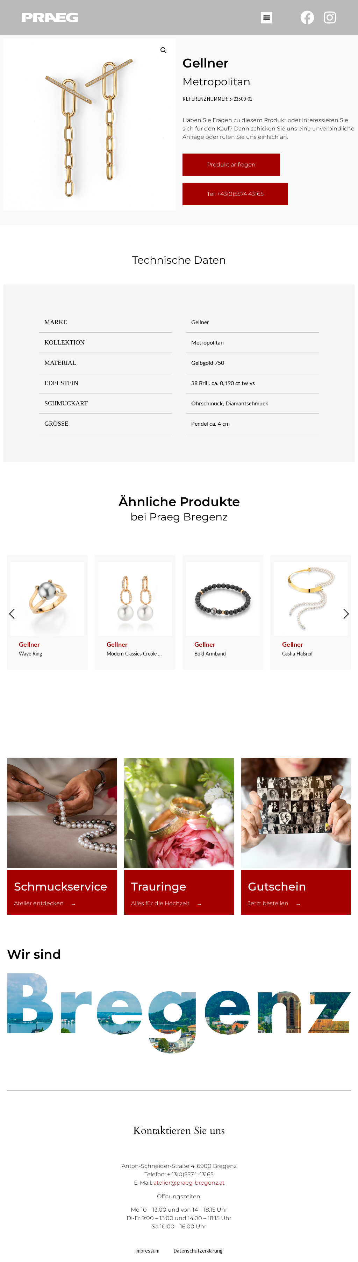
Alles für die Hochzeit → (166, 903)
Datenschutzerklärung (198, 1250)
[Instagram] (330, 17)
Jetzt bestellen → (274, 903)
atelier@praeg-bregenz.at (188, 1182)
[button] (266, 17)
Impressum (147, 1250)
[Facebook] (307, 17)
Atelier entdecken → (45, 903)
